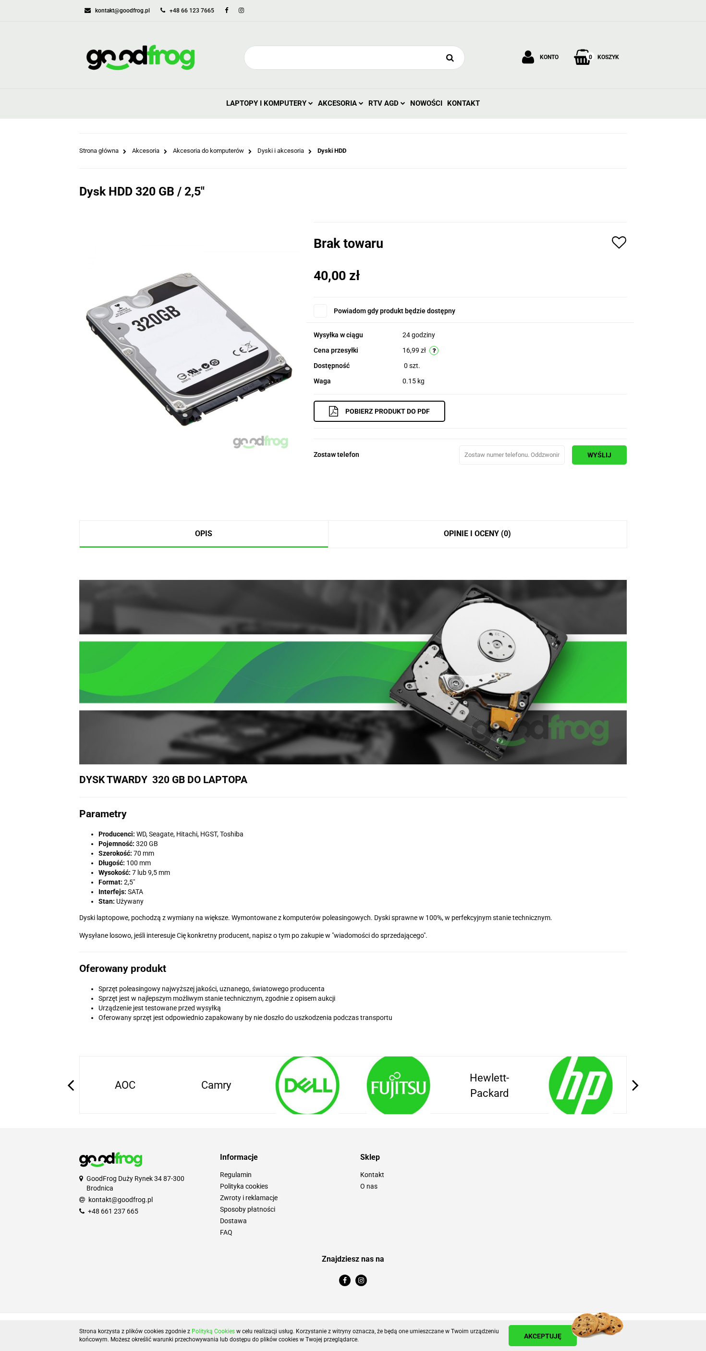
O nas (368, 1186)
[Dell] (216, 1085)
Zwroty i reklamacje (249, 1198)
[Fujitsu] (307, 1085)
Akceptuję (542, 1336)
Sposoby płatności (247, 1209)
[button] (283, 1157)
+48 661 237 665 (113, 1211)
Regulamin (236, 1175)
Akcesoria (338, 103)
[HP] (490, 1085)
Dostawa (233, 1221)
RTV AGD (384, 103)
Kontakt (463, 103)
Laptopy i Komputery (267, 103)
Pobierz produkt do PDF (387, 411)
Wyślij (599, 455)
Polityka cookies (244, 1186)
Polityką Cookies (213, 1331)
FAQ (226, 1232)
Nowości (426, 103)
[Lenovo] (580, 1085)
